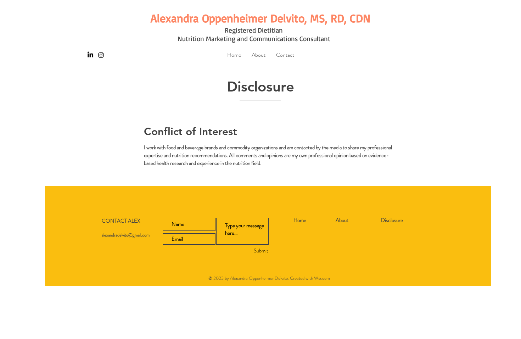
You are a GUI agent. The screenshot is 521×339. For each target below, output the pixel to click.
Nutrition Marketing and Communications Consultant (254, 38)
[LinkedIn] (90, 55)
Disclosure (392, 220)
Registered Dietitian (254, 30)
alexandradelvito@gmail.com (126, 235)
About (342, 220)
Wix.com (322, 278)
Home (299, 220)
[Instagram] (101, 55)
